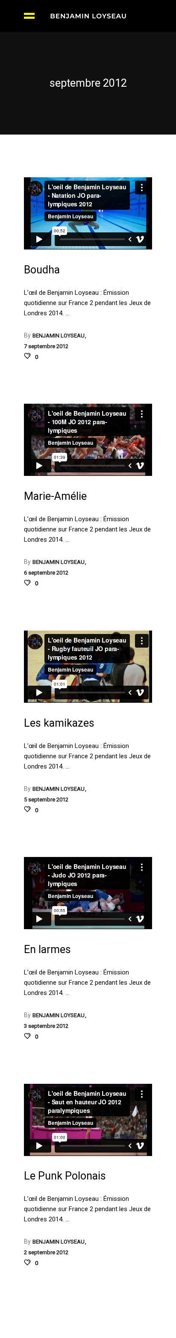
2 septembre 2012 (46, 1252)
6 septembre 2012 (46, 572)
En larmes (47, 949)
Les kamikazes (59, 723)
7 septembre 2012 (46, 346)
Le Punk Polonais (65, 1176)
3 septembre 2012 (46, 1026)
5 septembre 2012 (46, 799)
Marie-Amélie (55, 496)
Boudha (42, 270)
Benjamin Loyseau (59, 335)
